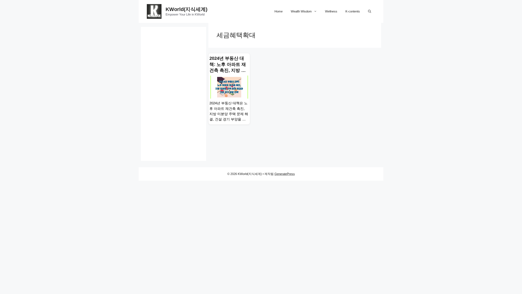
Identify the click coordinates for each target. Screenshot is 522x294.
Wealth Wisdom (301, 11)
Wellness (331, 11)
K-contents (352, 11)
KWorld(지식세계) (186, 9)
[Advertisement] (173, 88)
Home (278, 11)
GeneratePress (284, 174)
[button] (369, 11)
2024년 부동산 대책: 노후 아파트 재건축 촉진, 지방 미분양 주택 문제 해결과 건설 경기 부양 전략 (227, 65)
